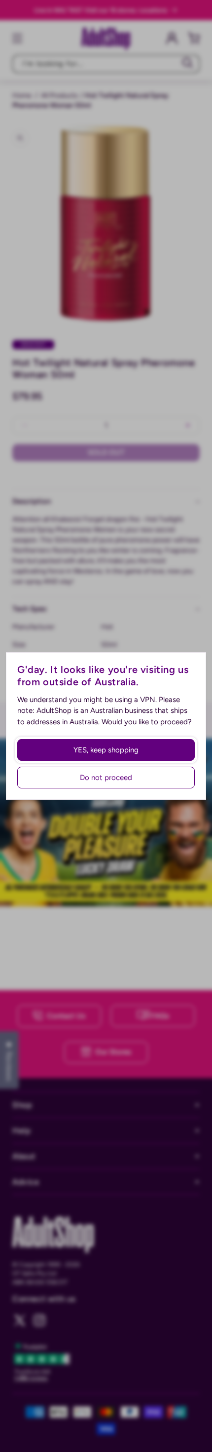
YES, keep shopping (106, 749)
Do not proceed (106, 777)
